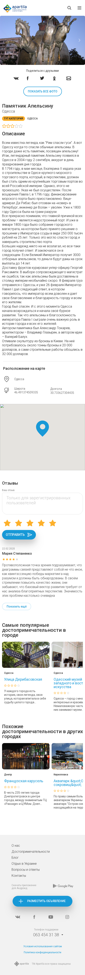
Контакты (19, 876)
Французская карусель (23, 781)
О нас (16, 846)
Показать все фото (42, 91)
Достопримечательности (31, 852)
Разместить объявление (46, 901)
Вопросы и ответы (26, 870)
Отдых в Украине (24, 864)
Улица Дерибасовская (23, 679)
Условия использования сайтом (42, 946)
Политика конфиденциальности (42, 952)
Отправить (15, 535)
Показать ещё (17, 606)
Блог (15, 858)
